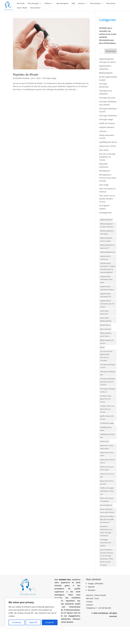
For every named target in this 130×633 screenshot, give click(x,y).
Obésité (48, 3)
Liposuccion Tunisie (107, 146)
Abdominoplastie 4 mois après (107, 232)
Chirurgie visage (49, 78)
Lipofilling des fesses (108, 142)
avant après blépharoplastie (105, 319)
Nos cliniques (95, 3)
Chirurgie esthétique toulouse (107, 390)
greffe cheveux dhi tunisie (107, 417)
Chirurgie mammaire (108, 115)
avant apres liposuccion (104, 312)
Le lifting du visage (107, 423)
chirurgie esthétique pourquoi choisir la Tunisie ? (107, 382)
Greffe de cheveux (107, 123)
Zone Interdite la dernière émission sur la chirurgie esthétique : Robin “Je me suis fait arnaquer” (106, 557)
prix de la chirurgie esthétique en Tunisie (107, 157)
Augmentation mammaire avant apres (106, 279)
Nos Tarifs (21, 3)
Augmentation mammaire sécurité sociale (107, 304)
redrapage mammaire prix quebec (105, 542)
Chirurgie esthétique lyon (107, 373)
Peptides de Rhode (25, 74)
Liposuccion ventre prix (107, 475)
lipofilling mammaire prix (107, 435)
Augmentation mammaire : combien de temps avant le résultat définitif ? (107, 267)
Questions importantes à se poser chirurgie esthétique (106, 531)
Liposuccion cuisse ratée (107, 454)
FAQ (73, 3)
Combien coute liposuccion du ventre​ (105, 399)
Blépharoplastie (106, 73)
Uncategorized (105, 212)
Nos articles (110, 3)
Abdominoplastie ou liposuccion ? (107, 246)
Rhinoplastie (104, 171)
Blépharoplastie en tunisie (107, 341)
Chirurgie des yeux (107, 97)
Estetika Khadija (22, 78)
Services (81, 3)
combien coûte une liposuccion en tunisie (107, 409)
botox (102, 347)
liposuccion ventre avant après (106, 468)
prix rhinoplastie (106, 505)
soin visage (104, 185)
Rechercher (111, 51)
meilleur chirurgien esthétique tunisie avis (107, 491)
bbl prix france (105, 325)
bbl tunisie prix (105, 329)
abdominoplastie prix (107, 252)
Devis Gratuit (35, 8)
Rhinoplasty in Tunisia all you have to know (107, 177)
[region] (33, 613)
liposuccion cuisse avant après (106, 447)
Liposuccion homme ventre (107, 461)
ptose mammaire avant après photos (107, 510)
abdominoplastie (106, 220)
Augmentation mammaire (105, 257)
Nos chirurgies (33, 3)
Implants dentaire (106, 127)
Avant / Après (22, 8)
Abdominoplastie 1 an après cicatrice (107, 225)
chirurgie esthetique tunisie (107, 366)
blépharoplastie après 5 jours (105, 334)
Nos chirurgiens (62, 3)
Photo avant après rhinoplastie (106, 499)
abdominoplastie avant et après (106, 239)
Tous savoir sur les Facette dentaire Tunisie (107, 198)
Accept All (49, 622)
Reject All (33, 622)
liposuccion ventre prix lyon (106, 482)
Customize (16, 622)
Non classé (103, 150)
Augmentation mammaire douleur (107, 288)
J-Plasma (103, 131)
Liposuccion (104, 441)
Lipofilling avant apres (106, 428)
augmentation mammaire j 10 (105, 295)
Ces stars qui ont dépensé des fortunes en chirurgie (106, 355)
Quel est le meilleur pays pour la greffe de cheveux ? (107, 519)
